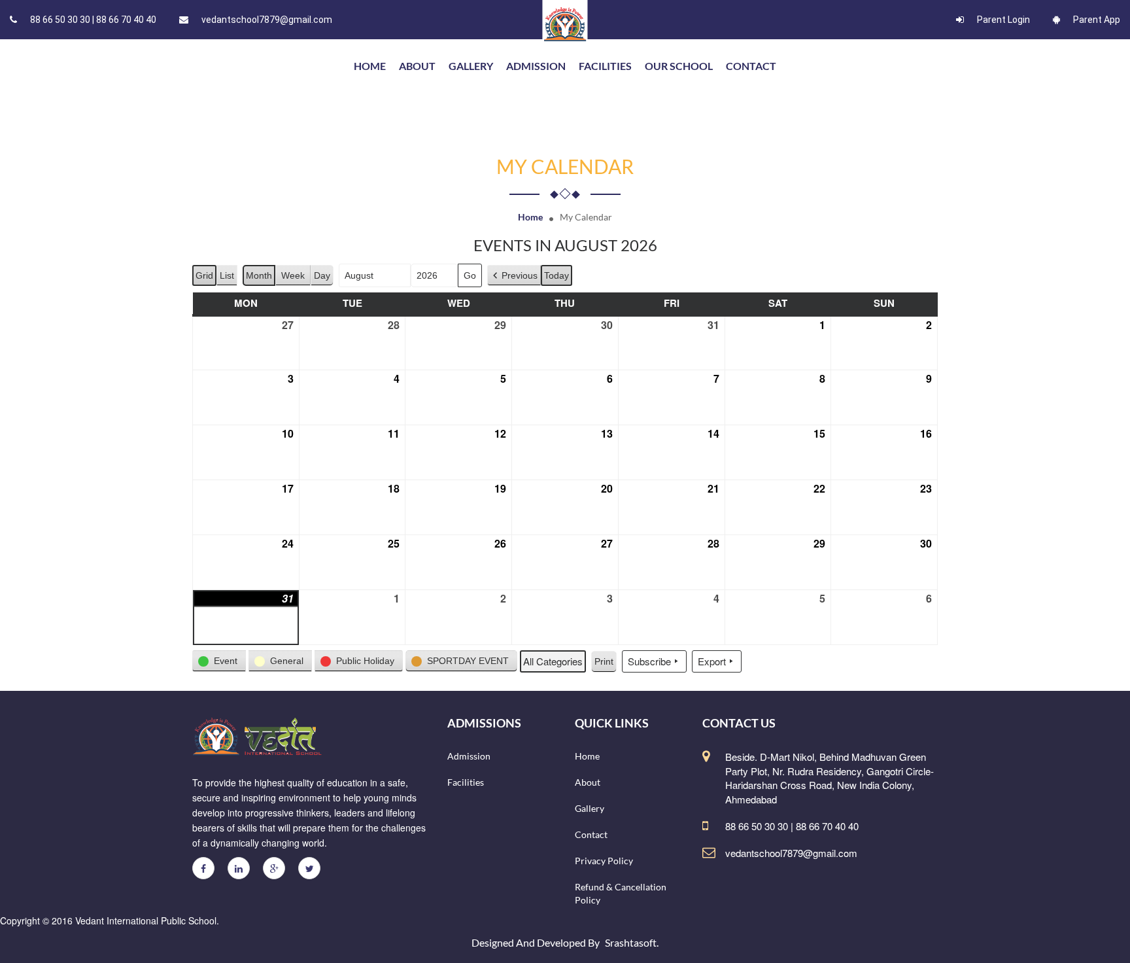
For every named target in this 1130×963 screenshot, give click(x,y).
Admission (536, 66)
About (417, 66)
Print (603, 664)
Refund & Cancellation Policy (620, 893)
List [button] (228, 278)
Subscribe (649, 661)
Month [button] (259, 275)
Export (712, 661)
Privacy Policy (604, 860)
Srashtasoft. (632, 942)
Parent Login (1003, 19)
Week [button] (293, 275)
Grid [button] (204, 278)
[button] (514, 276)
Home (530, 216)
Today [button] (556, 275)
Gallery (471, 66)
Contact (751, 66)
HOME (370, 66)
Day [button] (322, 275)
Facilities (605, 66)
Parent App (1096, 19)
